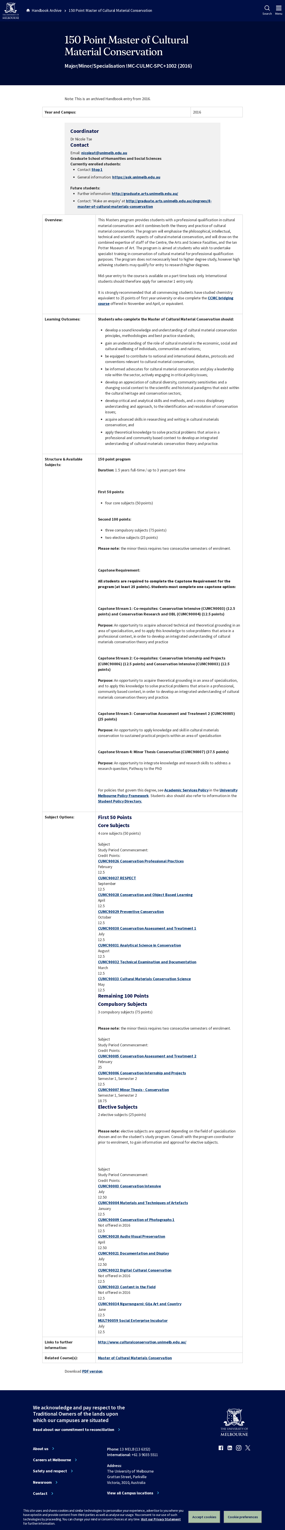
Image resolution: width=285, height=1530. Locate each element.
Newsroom (42, 1482)
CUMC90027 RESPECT (117, 878)
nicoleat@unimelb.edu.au (104, 153)
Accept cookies (204, 1517)
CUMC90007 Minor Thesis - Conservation (133, 1089)
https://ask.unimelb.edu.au (136, 177)
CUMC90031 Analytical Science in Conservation (139, 945)
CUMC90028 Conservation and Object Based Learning (145, 894)
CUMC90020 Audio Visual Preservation (131, 1236)
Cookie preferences (243, 1517)
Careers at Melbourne (52, 1459)
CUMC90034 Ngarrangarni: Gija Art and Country (139, 1303)
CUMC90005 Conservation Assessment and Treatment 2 (147, 1056)
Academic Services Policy (186, 790)
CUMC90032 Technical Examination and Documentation (147, 961)
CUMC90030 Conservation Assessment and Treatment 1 (147, 928)
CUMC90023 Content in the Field (127, 1286)
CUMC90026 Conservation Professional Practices (141, 861)
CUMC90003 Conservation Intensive (129, 1186)
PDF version (92, 1371)
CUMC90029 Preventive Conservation (131, 911)
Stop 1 (97, 169)
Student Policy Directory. (120, 801)
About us (40, 1448)
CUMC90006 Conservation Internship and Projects (142, 1072)
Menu (278, 14)
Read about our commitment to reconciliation (73, 1429)
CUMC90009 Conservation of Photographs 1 (136, 1219)
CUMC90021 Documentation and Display (133, 1253)
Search (267, 14)
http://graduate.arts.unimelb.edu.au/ (145, 193)
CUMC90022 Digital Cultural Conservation (135, 1270)
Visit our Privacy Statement (161, 1519)
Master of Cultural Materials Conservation (135, 1357)
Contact (40, 1493)
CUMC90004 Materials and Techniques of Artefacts (143, 1202)
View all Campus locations (130, 1493)
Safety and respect (50, 1471)
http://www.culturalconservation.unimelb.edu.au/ (142, 1342)
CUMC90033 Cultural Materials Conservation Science (144, 978)
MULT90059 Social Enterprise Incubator (133, 1320)
